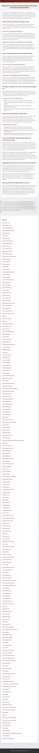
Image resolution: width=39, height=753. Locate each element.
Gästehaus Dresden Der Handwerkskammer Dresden (11, 733)
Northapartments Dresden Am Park (8, 585)
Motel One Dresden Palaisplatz (8, 279)
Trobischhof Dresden (6, 492)
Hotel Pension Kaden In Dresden (8, 658)
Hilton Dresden (5, 235)
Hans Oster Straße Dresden (7, 652)
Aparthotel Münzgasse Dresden (8, 518)
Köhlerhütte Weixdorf (6, 595)
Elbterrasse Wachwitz (6, 282)
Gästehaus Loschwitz (6, 414)
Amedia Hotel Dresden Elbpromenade (9, 256)
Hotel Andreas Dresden (6, 676)
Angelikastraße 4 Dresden (7, 704)
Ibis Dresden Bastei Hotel (7, 559)
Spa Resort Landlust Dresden (7, 520)
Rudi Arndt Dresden (5, 678)
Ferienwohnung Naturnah (7, 593)
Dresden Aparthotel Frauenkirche (8, 546)
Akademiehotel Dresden (6, 326)
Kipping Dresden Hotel (6, 453)
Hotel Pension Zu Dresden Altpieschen (9, 717)
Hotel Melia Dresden (6, 238)
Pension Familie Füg (6, 730)
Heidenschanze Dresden (6, 590)
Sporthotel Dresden (5, 523)
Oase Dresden (4, 606)
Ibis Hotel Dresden (5, 336)
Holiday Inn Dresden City (6, 466)
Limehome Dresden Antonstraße (8, 567)
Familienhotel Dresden (6, 481)
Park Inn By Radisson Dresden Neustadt (9, 629)
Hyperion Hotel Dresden (6, 225)
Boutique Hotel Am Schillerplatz (8, 738)
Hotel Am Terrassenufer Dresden (8, 313)
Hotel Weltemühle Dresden (7, 510)
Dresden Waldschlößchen (7, 598)
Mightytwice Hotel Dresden (7, 251)
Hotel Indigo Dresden (6, 437)
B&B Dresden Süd (5, 500)
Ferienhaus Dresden (5, 474)
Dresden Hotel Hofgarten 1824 (8, 463)
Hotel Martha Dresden (6, 349)
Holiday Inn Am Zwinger (6, 318)
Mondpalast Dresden (6, 505)
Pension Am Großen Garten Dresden (9, 660)
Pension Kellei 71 (5, 572)
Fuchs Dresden (5, 647)
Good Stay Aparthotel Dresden (8, 681)
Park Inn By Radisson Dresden (7, 458)
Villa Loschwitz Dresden (6, 691)
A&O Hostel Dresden (6, 222)
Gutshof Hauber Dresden (6, 601)
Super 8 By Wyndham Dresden (7, 448)
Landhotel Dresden (5, 536)
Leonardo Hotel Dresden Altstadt (8, 272)
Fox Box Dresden (5, 564)
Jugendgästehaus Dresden (7, 378)
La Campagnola (5, 665)
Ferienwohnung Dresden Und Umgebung (9, 388)
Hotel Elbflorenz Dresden (6, 393)
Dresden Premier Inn (6, 370)
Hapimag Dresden (5, 424)
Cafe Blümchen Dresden (6, 367)
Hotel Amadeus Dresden (6, 287)
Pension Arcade (5, 544)
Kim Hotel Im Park (5, 497)
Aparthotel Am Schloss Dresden (8, 391)
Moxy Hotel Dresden (6, 461)
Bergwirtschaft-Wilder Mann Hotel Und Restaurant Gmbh (13, 440)
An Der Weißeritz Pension (7, 570)
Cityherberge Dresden (6, 616)
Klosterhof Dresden (5, 507)
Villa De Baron (4, 533)
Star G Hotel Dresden (6, 347)
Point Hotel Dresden (6, 614)
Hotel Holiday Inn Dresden (7, 435)
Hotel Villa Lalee (5, 699)
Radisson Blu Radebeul (6, 308)
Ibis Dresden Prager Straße (7, 240)
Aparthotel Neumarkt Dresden (7, 399)
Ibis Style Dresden (5, 290)
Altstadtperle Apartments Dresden (8, 673)
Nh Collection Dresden (6, 274)
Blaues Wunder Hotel (6, 502)
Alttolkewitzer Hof (5, 494)
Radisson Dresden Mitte (6, 562)
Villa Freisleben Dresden (6, 531)
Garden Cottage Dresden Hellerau (8, 655)
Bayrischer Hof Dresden (6, 292)
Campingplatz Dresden (6, 432)
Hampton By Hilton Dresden (7, 419)
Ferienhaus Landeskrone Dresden (8, 557)
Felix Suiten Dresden (6, 329)
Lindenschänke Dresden (6, 456)
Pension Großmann (5, 702)
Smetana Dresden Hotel (6, 549)
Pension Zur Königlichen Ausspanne (9, 720)
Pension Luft (4, 715)
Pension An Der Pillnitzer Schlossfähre (9, 580)
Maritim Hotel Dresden (6, 246)
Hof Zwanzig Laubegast (6, 645)
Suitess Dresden (5, 266)
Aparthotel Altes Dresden (7, 634)
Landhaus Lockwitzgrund (7, 339)
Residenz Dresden (5, 632)
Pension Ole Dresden (6, 538)
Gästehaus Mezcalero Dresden (8, 489)
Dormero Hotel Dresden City (7, 305)
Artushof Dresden (5, 417)
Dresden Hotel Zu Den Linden (7, 515)
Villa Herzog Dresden (6, 427)
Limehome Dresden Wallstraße (8, 603)
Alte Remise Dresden (6, 528)
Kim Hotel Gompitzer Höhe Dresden (8, 476)
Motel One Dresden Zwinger (7, 404)
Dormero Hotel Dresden (6, 365)
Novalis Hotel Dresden (6, 334)
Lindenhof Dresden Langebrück (8, 627)
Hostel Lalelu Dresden (6, 725)
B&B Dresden (4, 316)
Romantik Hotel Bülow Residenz (8, 375)
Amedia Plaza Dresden (6, 285)
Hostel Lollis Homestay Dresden (8, 331)
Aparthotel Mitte (5, 712)
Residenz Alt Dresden (6, 362)
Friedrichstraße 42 (5, 551)
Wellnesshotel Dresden (6, 409)
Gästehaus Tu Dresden (6, 554)
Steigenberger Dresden (6, 259)
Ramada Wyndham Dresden (7, 253)
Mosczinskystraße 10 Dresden (8, 650)
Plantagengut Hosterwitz (7, 611)
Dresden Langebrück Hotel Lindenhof (9, 686)
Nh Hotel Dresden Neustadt (7, 323)
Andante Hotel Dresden (6, 300)
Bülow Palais (4, 321)
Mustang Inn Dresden (6, 430)
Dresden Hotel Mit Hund (6, 342)
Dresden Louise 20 (5, 619)
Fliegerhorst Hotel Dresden (7, 668)
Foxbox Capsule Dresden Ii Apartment (9, 707)
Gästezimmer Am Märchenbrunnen (8, 709)
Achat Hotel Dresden (6, 233)
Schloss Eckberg (5, 380)
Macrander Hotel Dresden (7, 450)
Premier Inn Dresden (6, 373)
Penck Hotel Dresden (6, 295)
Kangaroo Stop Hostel (6, 624)
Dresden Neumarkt (5, 487)
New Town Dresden (5, 689)
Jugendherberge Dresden (6, 406)
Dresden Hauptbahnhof (6, 401)
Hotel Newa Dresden (6, 264)
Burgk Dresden (5, 443)
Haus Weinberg (5, 621)
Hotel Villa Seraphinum (6, 471)
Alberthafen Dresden (6, 357)
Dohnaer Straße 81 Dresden (7, 637)
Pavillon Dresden (5, 728)
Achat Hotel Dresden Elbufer (7, 227)
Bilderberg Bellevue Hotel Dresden (8, 303)
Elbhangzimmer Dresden (6, 722)
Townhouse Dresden (6, 269)
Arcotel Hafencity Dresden (7, 248)
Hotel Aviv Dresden (5, 588)
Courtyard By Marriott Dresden (8, 230)
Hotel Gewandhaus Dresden (7, 310)
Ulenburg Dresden (5, 642)
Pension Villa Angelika (6, 663)
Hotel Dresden (4, 352)
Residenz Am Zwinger (6, 360)
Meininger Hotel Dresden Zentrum (8, 383)
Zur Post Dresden (5, 513)
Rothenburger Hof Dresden (7, 386)
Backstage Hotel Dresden (7, 445)
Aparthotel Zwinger (5, 484)
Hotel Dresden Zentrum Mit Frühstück (9, 422)
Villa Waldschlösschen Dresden (8, 541)
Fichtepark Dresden (5, 608)
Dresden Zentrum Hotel (6, 396)
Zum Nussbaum (5, 694)
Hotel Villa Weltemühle (6, 575)
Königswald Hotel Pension (7, 577)
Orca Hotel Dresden (5, 735)
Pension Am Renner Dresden (7, 479)
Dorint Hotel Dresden (6, 261)
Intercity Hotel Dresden (6, 297)
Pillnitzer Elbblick (5, 671)
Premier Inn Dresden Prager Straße (8, 344)
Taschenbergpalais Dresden (7, 243)
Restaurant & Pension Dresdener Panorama (10, 684)
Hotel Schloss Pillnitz (6, 277)
